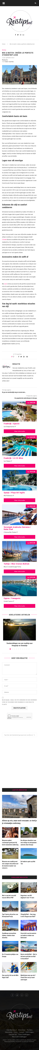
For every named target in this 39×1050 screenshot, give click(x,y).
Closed (4, 239)
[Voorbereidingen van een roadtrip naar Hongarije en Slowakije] (19, 629)
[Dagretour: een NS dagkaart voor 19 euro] (29, 887)
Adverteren (21, 1030)
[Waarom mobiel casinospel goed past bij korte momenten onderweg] (10, 832)
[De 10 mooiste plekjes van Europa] (10, 946)
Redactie (5, 60)
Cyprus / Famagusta (12, 598)
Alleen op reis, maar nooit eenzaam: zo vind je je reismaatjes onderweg (19, 821)
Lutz (5, 284)
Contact (21, 1032)
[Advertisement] (19, 762)
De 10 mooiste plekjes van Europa (10, 955)
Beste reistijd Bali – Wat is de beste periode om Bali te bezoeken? (29, 956)
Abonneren (8, 1032)
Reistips (4, 50)
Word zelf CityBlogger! (19, 1037)
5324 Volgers (29, 1032)
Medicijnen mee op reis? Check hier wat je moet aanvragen (28, 977)
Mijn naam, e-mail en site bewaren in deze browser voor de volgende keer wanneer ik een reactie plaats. (19, 702)
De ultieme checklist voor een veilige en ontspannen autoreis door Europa (29, 842)
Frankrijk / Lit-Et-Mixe (13, 458)
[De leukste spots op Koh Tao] (29, 853)
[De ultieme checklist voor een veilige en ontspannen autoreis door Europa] (29, 832)
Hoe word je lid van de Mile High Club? (10, 976)
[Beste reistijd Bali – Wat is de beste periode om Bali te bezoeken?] (29, 946)
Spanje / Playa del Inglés (14, 493)
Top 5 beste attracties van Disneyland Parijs (10, 915)
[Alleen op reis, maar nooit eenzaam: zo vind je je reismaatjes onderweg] (19, 806)
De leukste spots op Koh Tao (28, 863)
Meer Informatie (19, 431)
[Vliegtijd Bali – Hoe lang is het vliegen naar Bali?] (29, 906)
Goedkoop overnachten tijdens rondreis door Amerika (9, 935)
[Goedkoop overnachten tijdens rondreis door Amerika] (10, 925)
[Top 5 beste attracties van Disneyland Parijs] (10, 906)
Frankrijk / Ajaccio (11, 424)
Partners (29, 1030)
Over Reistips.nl (12, 1030)
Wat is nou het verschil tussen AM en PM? (9, 897)
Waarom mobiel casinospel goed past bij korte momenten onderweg (10, 842)
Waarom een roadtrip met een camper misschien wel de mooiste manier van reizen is (10, 865)
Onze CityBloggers (24, 1034)
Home (3, 44)
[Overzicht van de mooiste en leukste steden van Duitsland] (29, 925)
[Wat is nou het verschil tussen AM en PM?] (10, 887)
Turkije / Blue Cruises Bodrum (16, 564)
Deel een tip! (13, 1034)
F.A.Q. (16, 1032)
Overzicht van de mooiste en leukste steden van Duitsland (28, 935)
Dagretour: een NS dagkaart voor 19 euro (27, 897)
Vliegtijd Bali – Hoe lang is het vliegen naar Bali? (28, 915)
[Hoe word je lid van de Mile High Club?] (10, 967)
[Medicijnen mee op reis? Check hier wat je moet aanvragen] (29, 967)
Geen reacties (9, 61)
